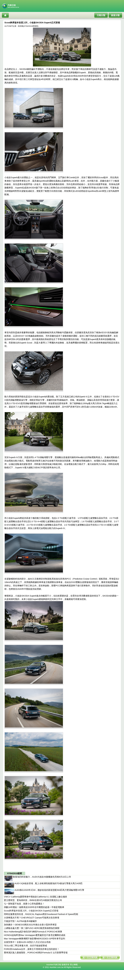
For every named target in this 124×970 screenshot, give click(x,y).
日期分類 (101, 15)
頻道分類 (115, 15)
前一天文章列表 (90, 957)
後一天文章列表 (109, 957)
